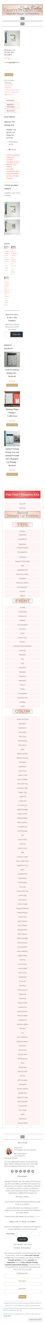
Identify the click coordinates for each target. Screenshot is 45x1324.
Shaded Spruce (22, 1058)
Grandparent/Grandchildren (22, 646)
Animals (22, 607)
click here (37, 1216)
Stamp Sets (22, 544)
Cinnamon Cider (22, 788)
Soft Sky (22, 1076)
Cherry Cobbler (22, 779)
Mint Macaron (22, 934)
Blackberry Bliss (22, 753)
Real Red (22, 1028)
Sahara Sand (22, 1050)
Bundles (22, 531)
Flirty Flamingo (22, 831)
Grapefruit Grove (22, 865)
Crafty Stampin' (22, 13)
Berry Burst (22, 745)
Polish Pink (22, 994)
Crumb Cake (23, 801)
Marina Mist (22, 917)
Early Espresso (22, 822)
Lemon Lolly (23, 895)
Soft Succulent (22, 1080)
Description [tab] (11, 100)
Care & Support (22, 625)
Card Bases (22, 557)
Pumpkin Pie (23, 1020)
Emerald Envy (22, 827)
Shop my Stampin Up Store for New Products (12, 176)
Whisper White (22, 1123)
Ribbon (22, 596)
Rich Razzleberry (22, 1037)
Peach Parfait (22, 968)
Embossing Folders (22, 574)
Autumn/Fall (8, 85)
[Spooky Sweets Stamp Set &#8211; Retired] (6, 247)
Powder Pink (22, 1007)
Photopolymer (9, 90)
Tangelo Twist (22, 1093)
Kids (22, 659)
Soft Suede (22, 1084)
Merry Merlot (22, 925)
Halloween (7, 87)
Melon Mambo (22, 921)
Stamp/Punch (22, 539)
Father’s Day (22, 637)
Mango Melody (22, 912)
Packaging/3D (22, 587)
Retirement (22, 680)
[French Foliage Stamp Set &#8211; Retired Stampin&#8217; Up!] (6, 278)
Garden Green (22, 848)
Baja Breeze (22, 728)
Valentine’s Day (22, 698)
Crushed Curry (22, 805)
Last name (22, 1288)
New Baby (22, 672)
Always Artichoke (22, 719)
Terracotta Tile (22, 1101)
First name (22, 1281)
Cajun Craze (22, 771)
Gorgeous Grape (22, 857)
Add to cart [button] (12, 385)
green (22, 869)
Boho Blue (22, 762)
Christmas (22, 629)
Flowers (22, 642)
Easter (22, 633)
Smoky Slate (22, 1067)
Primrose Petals (22, 1016)
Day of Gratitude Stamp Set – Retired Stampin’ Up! (14, 257)
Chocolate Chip (22, 784)
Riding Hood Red (22, 1041)
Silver (22, 1063)
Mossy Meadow (22, 951)
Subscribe (16, 334)
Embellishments (22, 570)
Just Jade (22, 887)
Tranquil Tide (22, 1106)
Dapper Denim (22, 814)
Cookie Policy (7, 1315)
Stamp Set (10, 94)
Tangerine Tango (22, 1097)
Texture (22, 685)
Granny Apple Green (22, 861)
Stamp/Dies (22, 535)
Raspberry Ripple (22, 1024)
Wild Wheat (22, 1119)
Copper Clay (22, 792)
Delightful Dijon (22, 818)
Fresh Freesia (22, 839)
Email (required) (22, 1273)
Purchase (8, 74)
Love (22, 663)
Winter (22, 706)
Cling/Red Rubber (22, 548)
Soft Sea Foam (22, 1071)
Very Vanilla (22, 1110)
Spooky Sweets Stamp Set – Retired (6, 255)
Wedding (22, 702)
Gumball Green (22, 874)
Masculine (22, 667)
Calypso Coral (22, 775)
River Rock (22, 1046)
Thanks (22, 689)
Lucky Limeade (22, 904)
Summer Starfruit (22, 1089)
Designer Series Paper (22, 561)
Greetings (22, 650)
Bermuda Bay (22, 741)
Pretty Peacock (22, 990)
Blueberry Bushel (22, 758)
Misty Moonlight (22, 938)
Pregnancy (22, 676)
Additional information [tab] (10, 106)
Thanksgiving (22, 693)
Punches (22, 591)
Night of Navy (22, 955)
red (22, 1033)
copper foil (22, 796)
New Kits (22, 504)
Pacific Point (22, 964)
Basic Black (22, 732)
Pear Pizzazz (22, 973)
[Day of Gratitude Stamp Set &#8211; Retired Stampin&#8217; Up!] (13, 247)
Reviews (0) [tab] (10, 111)
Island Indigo (22, 882)
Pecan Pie (22, 981)
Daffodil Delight (22, 809)
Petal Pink (22, 986)
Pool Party (22, 998)
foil (22, 835)
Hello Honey (22, 878)
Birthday (22, 620)
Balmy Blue (22, 723)
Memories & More (22, 583)
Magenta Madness (22, 908)
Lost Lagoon (22, 900)
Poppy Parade (22, 1003)
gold (22, 852)
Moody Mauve (22, 943)
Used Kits (22, 508)
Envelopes (22, 578)
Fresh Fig (22, 844)
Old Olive (22, 960)
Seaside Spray (22, 1054)
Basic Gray (22, 736)
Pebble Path (22, 977)
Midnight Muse (22, 930)
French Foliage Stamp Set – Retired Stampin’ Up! (7, 288)
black (22, 749)
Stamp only (14, 92)
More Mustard (22, 947)
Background (22, 616)
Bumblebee (22, 766)
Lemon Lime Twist (22, 891)
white (22, 1114)
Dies (22, 566)
